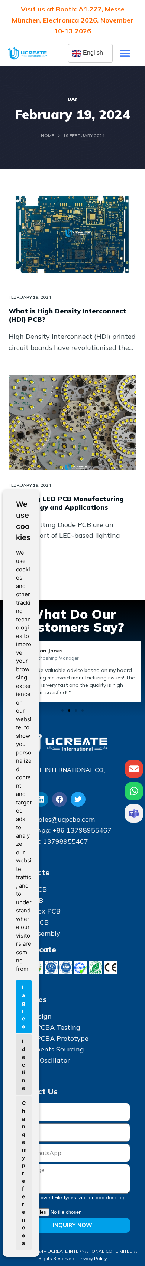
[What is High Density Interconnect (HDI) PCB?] (72, 234)
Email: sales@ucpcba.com (55, 819)
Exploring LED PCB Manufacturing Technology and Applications (66, 503)
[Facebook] (59, 799)
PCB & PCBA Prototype (51, 1038)
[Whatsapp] (134, 791)
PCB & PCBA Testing (47, 1027)
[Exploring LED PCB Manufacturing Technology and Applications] (72, 422)
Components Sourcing (49, 1049)
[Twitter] (78, 799)
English (92, 53)
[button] (124, 53)
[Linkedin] (40, 799)
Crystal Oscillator (42, 1060)
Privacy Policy (92, 1258)
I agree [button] (23, 1006)
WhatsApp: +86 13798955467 (63, 830)
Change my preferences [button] (24, 1173)
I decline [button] (23, 1064)
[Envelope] (134, 769)
